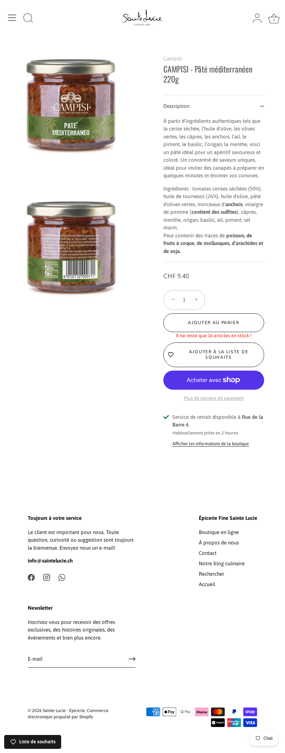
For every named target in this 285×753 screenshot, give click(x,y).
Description (176, 106)
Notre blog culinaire (222, 563)
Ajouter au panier (213, 322)
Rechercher (211, 574)
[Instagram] (46, 577)
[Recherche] (28, 18)
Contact (208, 553)
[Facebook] (31, 577)
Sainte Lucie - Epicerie (64, 710)
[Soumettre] (132, 658)
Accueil (207, 584)
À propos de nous (219, 542)
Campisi (172, 58)
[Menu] (12, 17)
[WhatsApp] (61, 577)
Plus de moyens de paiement (214, 398)
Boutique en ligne (219, 532)
